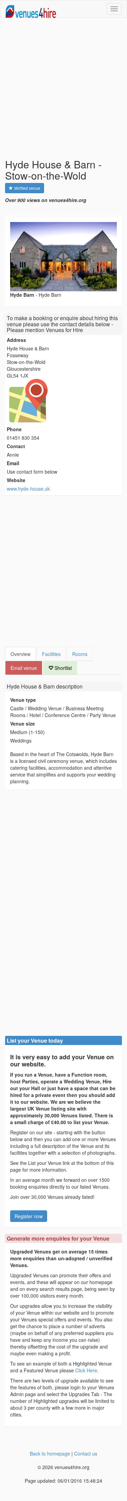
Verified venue (26, 188)
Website (16, 480)
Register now (29, 1216)
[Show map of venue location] (63, 400)
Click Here (86, 1370)
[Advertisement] (63, 88)
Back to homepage (50, 1453)
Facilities (51, 654)
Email (13, 463)
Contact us (85, 1453)
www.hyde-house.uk (28, 488)
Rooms (79, 654)
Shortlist (62, 667)
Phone (14, 429)
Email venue (23, 667)
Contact (16, 446)
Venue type (23, 699)
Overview (20, 654)
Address (16, 339)
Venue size (22, 723)
